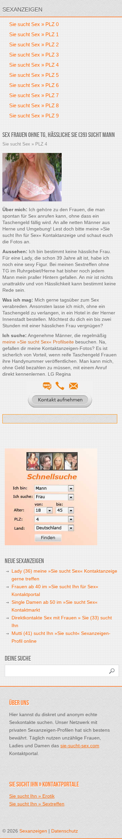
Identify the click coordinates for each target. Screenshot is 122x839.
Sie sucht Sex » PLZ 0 (34, 24)
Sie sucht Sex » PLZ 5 (34, 75)
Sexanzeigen (22, 9)
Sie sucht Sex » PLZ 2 (34, 44)
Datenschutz (64, 831)
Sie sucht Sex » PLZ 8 (34, 105)
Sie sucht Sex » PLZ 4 (34, 65)
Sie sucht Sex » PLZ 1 (34, 34)
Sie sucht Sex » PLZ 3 (34, 55)
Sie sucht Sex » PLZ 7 (34, 95)
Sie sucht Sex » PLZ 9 (34, 115)
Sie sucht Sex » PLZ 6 (34, 85)
